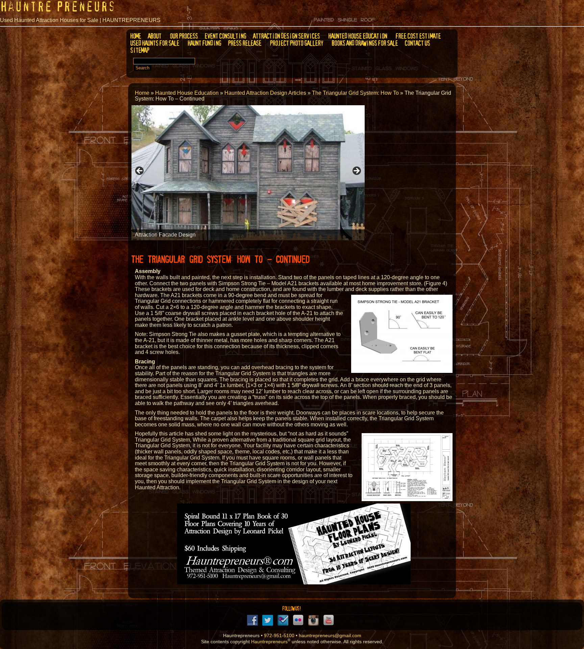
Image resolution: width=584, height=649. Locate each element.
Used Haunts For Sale (154, 43)
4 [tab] (233, 248)
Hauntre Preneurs (58, 7)
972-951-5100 (279, 635)
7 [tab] (256, 248)
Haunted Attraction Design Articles (265, 93)
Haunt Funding (204, 43)
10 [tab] (279, 248)
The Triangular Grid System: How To (355, 93)
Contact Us (417, 43)
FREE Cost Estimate (417, 36)
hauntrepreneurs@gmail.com (330, 635)
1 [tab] (209, 248)
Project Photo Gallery (296, 43)
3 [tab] (225, 248)
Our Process (183, 36)
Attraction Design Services (285, 36)
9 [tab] (271, 248)
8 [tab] (264, 248)
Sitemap (139, 50)
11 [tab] (287, 248)
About (154, 36)
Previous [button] (140, 171)
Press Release (244, 43)
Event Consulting (225, 36)
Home (135, 36)
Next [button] (356, 171)
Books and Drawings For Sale (364, 43)
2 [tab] (217, 248)
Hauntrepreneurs (269, 641)
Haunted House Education (357, 36)
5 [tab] (240, 248)
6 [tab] (248, 248)
